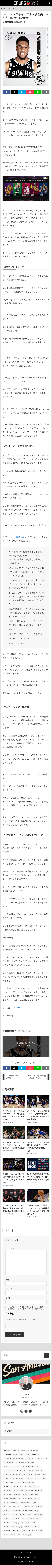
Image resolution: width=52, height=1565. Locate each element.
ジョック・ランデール (36, 1474)
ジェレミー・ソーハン (30, 1466)
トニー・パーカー (11, 1503)
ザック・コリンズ (11, 1466)
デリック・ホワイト (31, 1498)
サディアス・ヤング (23, 1031)
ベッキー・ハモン (11, 1523)
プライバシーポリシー (31, 1557)
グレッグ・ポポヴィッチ (13, 1458)
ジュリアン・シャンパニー (14, 1470)
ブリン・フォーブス (11, 1519)
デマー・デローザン (12, 1498)
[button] (6, 92)
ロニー (27, 1535)
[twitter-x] (21, 1411)
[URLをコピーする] (45, 92)
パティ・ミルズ (10, 1515)
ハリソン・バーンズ (12, 1511)
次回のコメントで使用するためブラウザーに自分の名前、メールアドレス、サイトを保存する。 (26, 1308)
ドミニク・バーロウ (12, 1507)
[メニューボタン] (3, 3)
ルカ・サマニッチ (34, 1531)
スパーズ (8, 1483)
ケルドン (8, 1462)
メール (9, 1289)
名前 (8, 1280)
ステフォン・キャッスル (35, 1479)
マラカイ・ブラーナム (13, 1527)
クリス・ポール (32, 1454)
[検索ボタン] (49, 3)
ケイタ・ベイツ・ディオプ (36, 1458)
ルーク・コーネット (12, 1535)
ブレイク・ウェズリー (31, 1519)
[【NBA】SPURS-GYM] (26, 3)
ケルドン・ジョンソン (25, 1462)
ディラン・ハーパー (34, 1490)
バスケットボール (30, 1511)
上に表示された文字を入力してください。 (21, 1319)
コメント (9, 1248)
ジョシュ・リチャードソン (14, 1474)
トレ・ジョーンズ (28, 1503)
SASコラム (8, 22)
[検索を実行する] (46, 1355)
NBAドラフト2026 (21, 1450)
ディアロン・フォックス (13, 1490)
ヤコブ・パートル (32, 1527)
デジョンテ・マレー (12, 1494)
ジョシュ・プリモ (34, 1470)
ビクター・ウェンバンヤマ (31, 1515)
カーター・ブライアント (13, 1454)
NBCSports (20, 537)
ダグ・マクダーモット (25, 1483)
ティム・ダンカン (32, 1486)
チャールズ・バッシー (13, 1486)
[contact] (30, 1411)
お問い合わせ (17, 1557)
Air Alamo (17, 1007)
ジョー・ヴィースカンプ (13, 1479)
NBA (7, 1450)
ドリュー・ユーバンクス (32, 1507)
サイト (8, 1298)
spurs (34, 1450)
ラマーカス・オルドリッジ (14, 1531)
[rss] (27, 1552)
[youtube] (26, 1411)
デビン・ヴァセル (30, 1494)
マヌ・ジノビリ (28, 1523)
